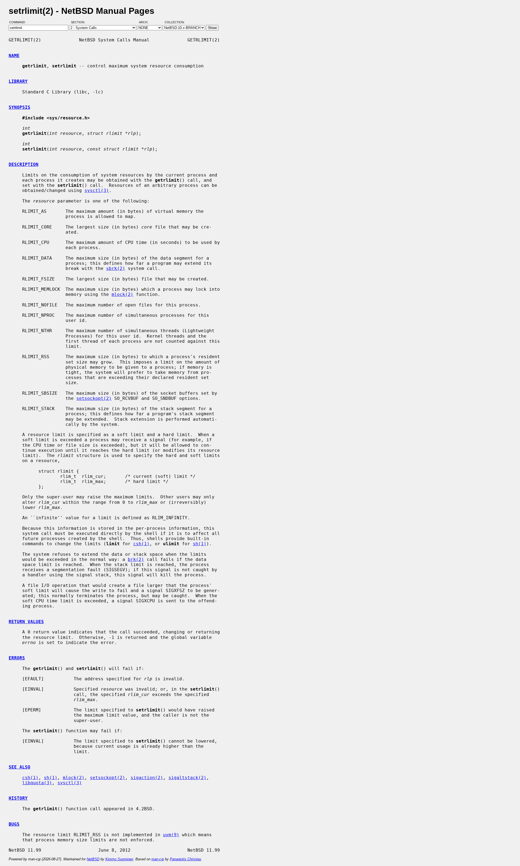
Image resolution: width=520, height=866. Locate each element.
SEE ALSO (19, 767)
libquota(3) (37, 782)
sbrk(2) (115, 268)
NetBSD (93, 859)
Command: (19, 22)
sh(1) (199, 543)
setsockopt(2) (94, 398)
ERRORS (17, 658)
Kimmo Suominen (119, 859)
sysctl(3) (96, 190)
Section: (79, 22)
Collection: (175, 22)
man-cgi (157, 859)
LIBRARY (18, 81)
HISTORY (18, 798)
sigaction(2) (147, 777)
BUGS (14, 824)
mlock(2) (122, 294)
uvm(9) (171, 834)
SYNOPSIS (19, 107)
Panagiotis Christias (185, 859)
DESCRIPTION (23, 164)
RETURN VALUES (26, 621)
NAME (14, 55)
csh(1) (141, 543)
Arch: (146, 22)
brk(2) (136, 559)
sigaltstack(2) (187, 777)
